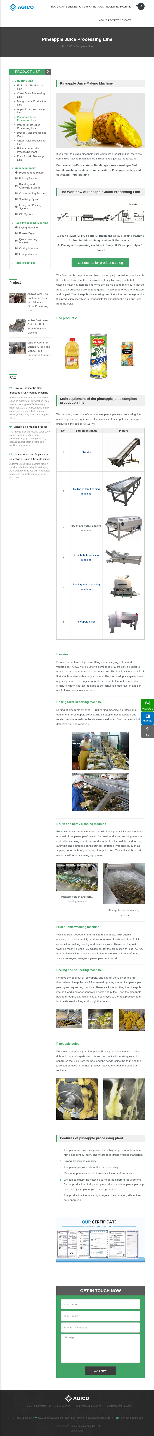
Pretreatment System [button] (31, 172)
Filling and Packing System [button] (30, 207)
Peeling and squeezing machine (79, 970)
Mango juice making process (31, 426)
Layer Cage (77, 1430)
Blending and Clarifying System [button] (29, 186)
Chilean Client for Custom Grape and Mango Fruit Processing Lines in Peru (39, 351)
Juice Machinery (25, 167)
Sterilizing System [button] (29, 199)
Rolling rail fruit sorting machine (79, 702)
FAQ (12, 377)
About (103, 20)
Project (113, 20)
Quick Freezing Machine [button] (28, 241)
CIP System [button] (26, 214)
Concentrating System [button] (32, 193)
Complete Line (68, 6)
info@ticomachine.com (131, 1418)
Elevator (86, 452)
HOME (68, 46)
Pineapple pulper (86, 621)
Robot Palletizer (25, 262)
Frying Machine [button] (28, 254)
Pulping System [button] (28, 178)
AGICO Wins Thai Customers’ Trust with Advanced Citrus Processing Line (37, 302)
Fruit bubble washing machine (77, 927)
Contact (125, 20)
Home (54, 6)
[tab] (30, 173)
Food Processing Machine (114, 6)
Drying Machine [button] (28, 227)
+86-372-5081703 (24, 1418)
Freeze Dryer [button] (27, 233)
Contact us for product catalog (100, 263)
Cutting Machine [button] (28, 248)
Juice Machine (87, 6)
